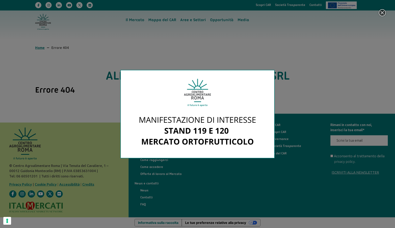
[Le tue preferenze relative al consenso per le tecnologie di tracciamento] (7, 221)
